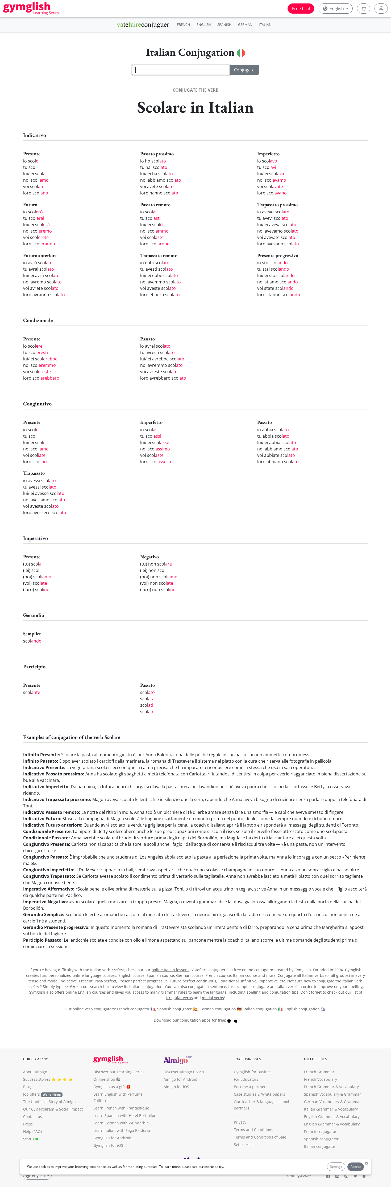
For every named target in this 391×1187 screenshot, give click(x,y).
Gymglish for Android (112, 1137)
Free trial (301, 8)
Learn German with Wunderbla (121, 1122)
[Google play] (229, 1020)
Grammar (352, 1094)
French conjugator (320, 1131)
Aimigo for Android (180, 1079)
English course (131, 975)
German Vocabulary (321, 1101)
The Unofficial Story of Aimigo (49, 1101)
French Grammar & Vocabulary (331, 1086)
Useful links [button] (315, 1059)
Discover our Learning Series (118, 1071)
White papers (273, 1094)
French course (218, 975)
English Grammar (319, 1116)
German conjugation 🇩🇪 (220, 1008)
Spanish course (160, 975)
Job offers (42, 1094)
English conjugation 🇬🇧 (305, 1008)
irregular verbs (179, 997)
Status (29, 1138)
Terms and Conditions (253, 1129)
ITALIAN (265, 24)
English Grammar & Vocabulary (332, 1124)
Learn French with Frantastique (121, 1108)
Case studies (245, 1094)
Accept (356, 1166)
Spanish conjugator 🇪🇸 (177, 1008)
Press (28, 1124)
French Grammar (319, 1071)
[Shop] (363, 8)
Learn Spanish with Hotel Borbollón (124, 1115)
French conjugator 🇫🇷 (136, 1008)
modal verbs (213, 997)
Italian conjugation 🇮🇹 (263, 1008)
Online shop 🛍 (106, 1079)
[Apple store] (235, 1020)
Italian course (245, 975)
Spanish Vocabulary (321, 1094)
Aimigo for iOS (176, 1086)
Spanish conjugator (321, 1138)
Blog (27, 1086)
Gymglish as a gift (109, 1086)
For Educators (246, 1079)
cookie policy (213, 1166)
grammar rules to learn (181, 992)
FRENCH (183, 24)
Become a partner (250, 1086)
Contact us (32, 1116)
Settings (336, 1166)
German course (189, 975)
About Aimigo (35, 1071)
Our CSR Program (38, 1109)
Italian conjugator (319, 1146)
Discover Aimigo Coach (184, 1071)
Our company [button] (35, 1059)
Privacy (240, 1122)
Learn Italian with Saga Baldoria (121, 1130)
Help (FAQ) (32, 1131)
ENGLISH (204, 24)
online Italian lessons (170, 969)
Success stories (36, 1079)
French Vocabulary (320, 1079)
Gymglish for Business (253, 1071)
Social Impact (71, 1109)
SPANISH (224, 24)
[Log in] (381, 8)
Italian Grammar (318, 1109)
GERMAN (245, 24)
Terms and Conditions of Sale (260, 1137)
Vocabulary (348, 1109)
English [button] (336, 8)
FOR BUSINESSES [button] (247, 1059)
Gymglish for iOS (108, 1145)
